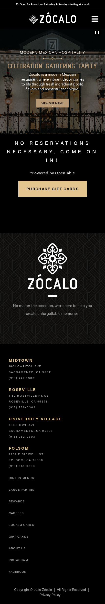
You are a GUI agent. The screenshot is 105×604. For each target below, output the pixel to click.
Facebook (18, 571)
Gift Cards (19, 536)
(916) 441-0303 (22, 378)
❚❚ (97, 32)
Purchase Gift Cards (52, 188)
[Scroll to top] (91, 590)
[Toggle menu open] (95, 19)
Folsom (19, 448)
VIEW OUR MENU (52, 103)
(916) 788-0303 (22, 407)
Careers (16, 513)
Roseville (22, 389)
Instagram (18, 560)
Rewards (17, 501)
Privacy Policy (50, 594)
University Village (35, 419)
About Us (17, 548)
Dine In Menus (21, 478)
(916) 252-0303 (22, 436)
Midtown (21, 360)
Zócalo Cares (21, 524)
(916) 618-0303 (22, 466)
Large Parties (21, 489)
